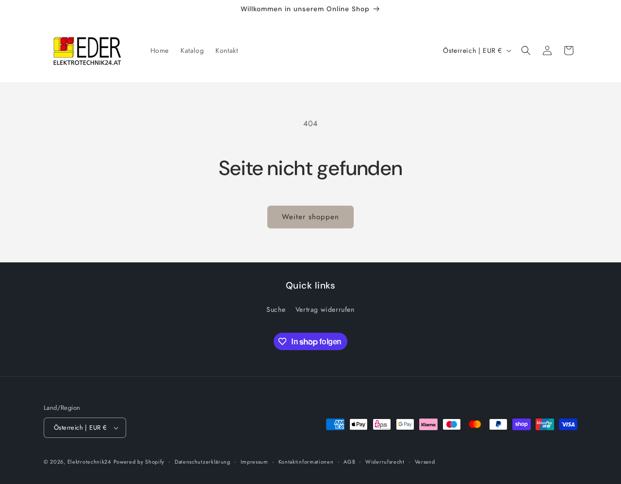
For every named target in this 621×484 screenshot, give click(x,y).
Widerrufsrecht (385, 462)
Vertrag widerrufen (325, 309)
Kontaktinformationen (306, 462)
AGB (349, 462)
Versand (425, 462)
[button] (526, 50)
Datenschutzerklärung (202, 462)
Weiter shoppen (310, 216)
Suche (275, 309)
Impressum (254, 462)
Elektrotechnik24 (89, 462)
